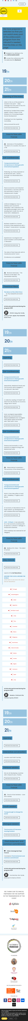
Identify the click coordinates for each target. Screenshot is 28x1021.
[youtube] (5, 0)
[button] (3, 15)
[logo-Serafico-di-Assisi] (14, 967)
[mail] (16, 0)
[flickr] (13, 0)
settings (16, 1014)
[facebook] (2, 0)
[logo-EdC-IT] (14, 976)
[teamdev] (14, 909)
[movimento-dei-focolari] (14, 925)
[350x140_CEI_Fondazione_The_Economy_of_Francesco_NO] (14, 988)
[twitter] (8, 0)
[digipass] (14, 917)
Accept (4, 1018)
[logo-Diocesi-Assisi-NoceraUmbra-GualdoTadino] (14, 958)
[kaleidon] (14, 901)
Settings (11, 1018)
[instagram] (10, 0)
